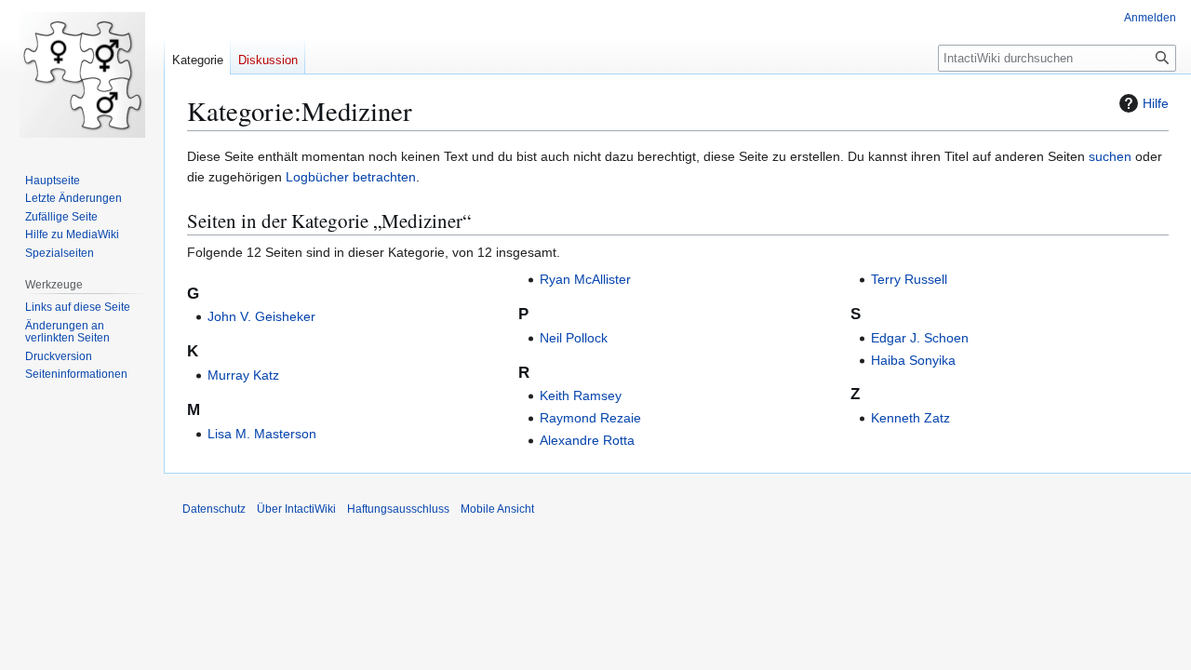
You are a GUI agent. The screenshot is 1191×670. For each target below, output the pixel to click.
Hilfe (1156, 103)
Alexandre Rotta (587, 440)
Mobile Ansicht (497, 509)
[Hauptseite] (81, 74)
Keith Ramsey (581, 395)
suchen (1110, 156)
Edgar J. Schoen (920, 337)
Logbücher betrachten (351, 176)
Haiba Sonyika (913, 360)
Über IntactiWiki (296, 509)
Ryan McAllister (585, 279)
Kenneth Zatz (910, 417)
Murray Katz (243, 375)
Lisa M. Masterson (261, 433)
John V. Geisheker (261, 316)
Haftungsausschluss (398, 509)
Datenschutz (214, 509)
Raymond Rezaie (590, 417)
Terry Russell (909, 279)
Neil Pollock (574, 337)
